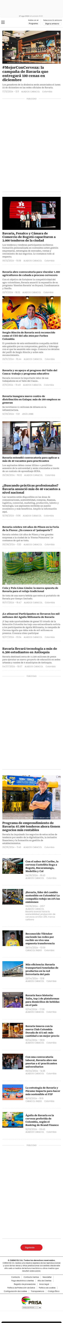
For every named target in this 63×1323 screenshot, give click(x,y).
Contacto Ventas (31, 1277)
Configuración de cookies (15, 1291)
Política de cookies (47, 1288)
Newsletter (47, 1277)
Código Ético (53, 1291)
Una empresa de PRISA (31, 1300)
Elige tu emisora (52, 24)
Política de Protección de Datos (21, 1288)
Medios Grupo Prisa (31, 1307)
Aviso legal (44, 1284)
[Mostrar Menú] (3, 22)
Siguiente (30, 1248)
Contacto (15, 1277)
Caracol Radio (14, 22)
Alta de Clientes (44, 1281)
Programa (33, 23)
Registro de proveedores (25, 1284)
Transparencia (37, 1291)
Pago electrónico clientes (22, 1281)
